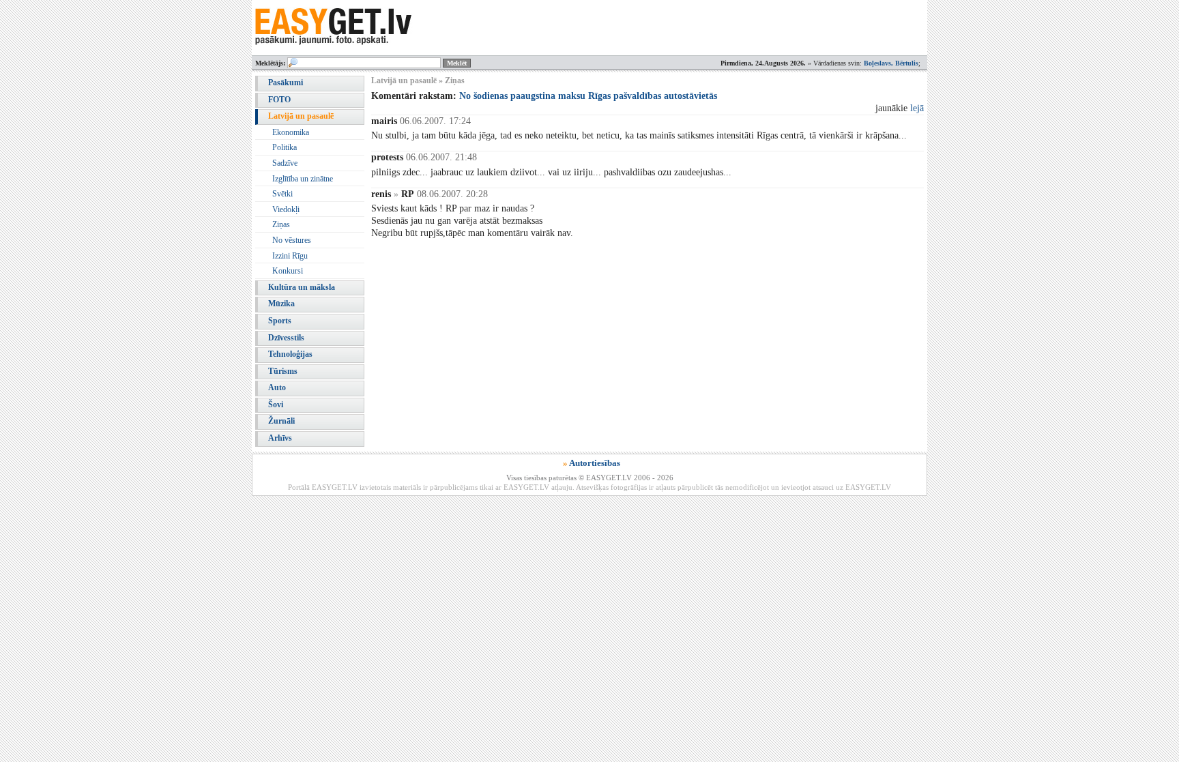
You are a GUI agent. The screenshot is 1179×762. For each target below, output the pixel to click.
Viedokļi (286, 209)
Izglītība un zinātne (302, 179)
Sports (279, 320)
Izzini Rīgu (290, 256)
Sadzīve (284, 163)
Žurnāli (281, 421)
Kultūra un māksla (301, 287)
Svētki (282, 194)
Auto (277, 387)
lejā (917, 108)
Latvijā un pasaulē (301, 116)
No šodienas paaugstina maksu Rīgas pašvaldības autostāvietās (588, 96)
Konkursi (287, 271)
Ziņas (281, 224)
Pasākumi (285, 82)
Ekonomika (290, 132)
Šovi (275, 404)
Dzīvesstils (286, 337)
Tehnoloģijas (290, 354)
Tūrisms (282, 371)
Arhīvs (280, 438)
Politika (284, 147)
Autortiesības (594, 463)
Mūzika (281, 303)
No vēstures (291, 240)
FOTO (279, 99)
